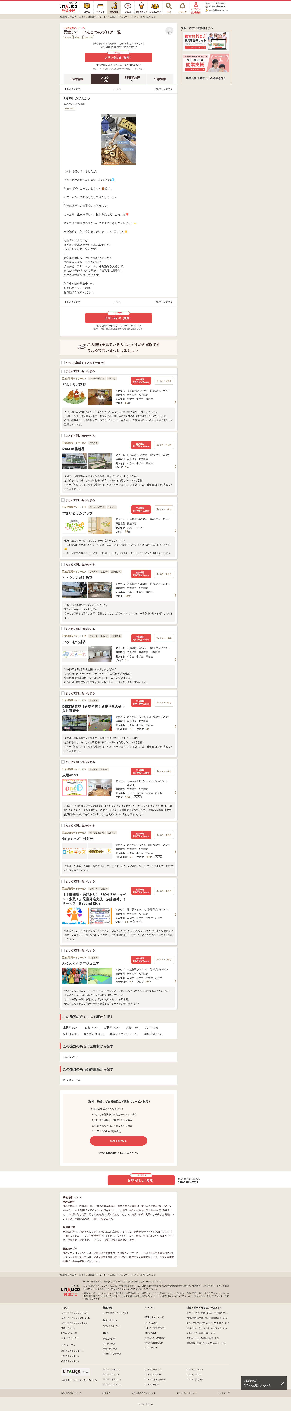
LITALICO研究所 (152, 1384)
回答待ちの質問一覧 (112, 1353)
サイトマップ (151, 1347)
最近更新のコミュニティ (72, 1350)
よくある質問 (151, 1322)
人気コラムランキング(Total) (74, 1313)
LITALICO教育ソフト (112, 1379)
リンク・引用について (155, 1327)
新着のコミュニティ (70, 1360)
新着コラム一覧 (68, 1328)
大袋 (132, 1027)
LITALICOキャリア (195, 1369)
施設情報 (107, 1307)
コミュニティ (68, 1345)
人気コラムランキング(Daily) (74, 1323)
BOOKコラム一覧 (69, 1333)
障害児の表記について (71, 1393)
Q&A (105, 1332)
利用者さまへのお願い (155, 1337)
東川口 (69, 1034)
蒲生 (151, 1027)
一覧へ (117, 88)
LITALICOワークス (111, 1369)
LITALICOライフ (194, 1374)
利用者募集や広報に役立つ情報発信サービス (207, 1318)
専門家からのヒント (112, 1325)
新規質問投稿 (109, 1338)
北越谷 (70, 1027)
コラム (64, 1307)
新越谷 (111, 1027)
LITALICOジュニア (111, 1374)
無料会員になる (118, 1140)
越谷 (91, 1027)
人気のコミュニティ (70, 1355)
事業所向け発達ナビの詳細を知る (206, 78)
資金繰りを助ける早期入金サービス (203, 1338)
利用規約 (106, 1393)
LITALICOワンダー (153, 1374)
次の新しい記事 (162, 88)
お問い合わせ (151, 1332)
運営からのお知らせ (154, 1342)
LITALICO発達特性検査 (155, 1379)
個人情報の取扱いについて (143, 1393)
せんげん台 (93, 1034)
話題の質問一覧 (110, 1348)
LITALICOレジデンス (112, 1384)
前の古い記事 (73, 88)
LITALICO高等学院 (195, 1379)
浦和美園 (152, 1034)
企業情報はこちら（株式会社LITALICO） (79, 1380)
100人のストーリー (70, 1338)
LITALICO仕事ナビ (153, 1369)
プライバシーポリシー (186, 1393)
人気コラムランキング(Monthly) (75, 1318)
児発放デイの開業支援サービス (201, 1333)
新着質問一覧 (109, 1343)
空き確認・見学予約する (141, 380)
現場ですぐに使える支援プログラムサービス (207, 1328)
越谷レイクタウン (123, 1034)
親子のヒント (110, 1320)
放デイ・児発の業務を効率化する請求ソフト (207, 1313)
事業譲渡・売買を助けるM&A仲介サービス (206, 1343)
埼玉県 (71, 1080)
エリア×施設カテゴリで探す (115, 1313)
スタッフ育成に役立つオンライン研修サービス (208, 1323)
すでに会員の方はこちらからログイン (119, 1153)
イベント (149, 1307)
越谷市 (70, 1057)
